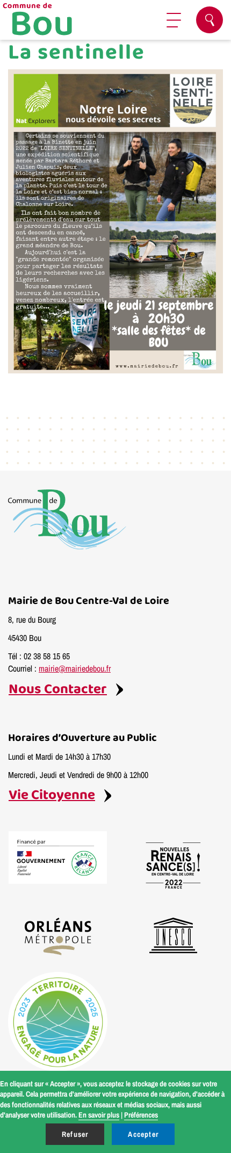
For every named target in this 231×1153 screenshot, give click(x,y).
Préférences (141, 1115)
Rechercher (209, 19)
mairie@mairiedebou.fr (75, 668)
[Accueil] (51, 20)
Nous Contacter (58, 689)
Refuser (75, 1134)
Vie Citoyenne (52, 795)
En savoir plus (98, 1115)
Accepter (143, 1134)
